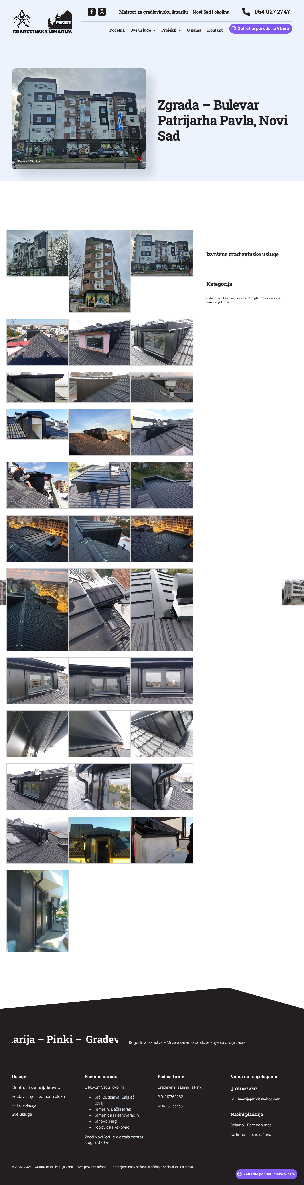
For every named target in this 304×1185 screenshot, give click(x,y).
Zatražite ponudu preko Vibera (269, 1174)
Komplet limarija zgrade (264, 298)
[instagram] (102, 12)
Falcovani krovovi (235, 298)
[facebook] (92, 12)
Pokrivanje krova (217, 302)
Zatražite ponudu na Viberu (263, 28)
